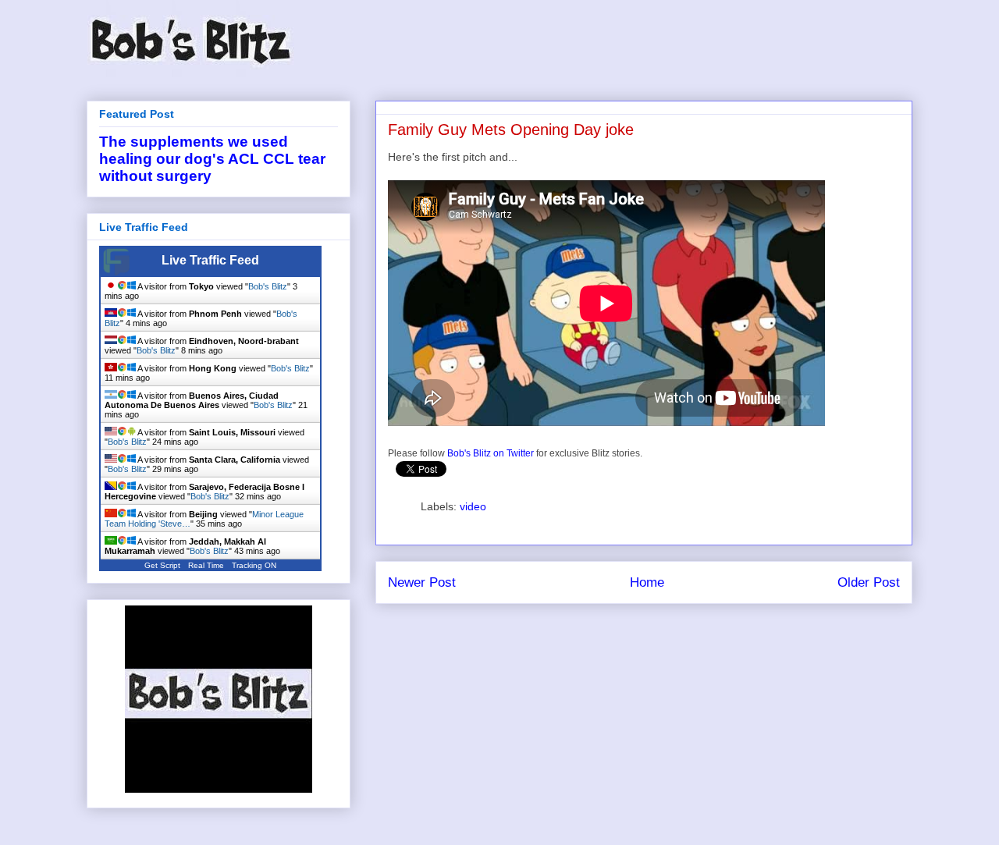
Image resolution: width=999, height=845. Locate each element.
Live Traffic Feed (210, 260)
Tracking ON (254, 565)
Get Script (162, 565)
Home (647, 582)
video (473, 506)
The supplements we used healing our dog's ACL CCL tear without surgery (212, 158)
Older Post (868, 582)
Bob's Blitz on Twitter (490, 453)
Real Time (206, 565)
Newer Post (422, 582)
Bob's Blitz (267, 286)
